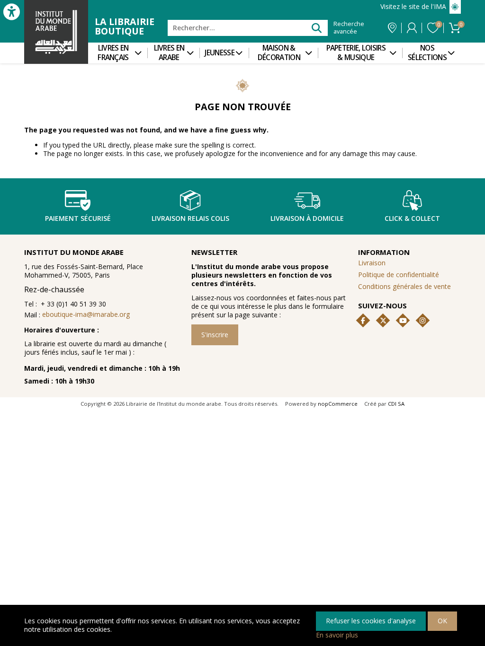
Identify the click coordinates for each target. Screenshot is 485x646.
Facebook (363, 320)
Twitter (383, 320)
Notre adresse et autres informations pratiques (392, 28)
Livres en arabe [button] (169, 52)
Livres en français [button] (113, 52)
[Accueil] (56, 32)
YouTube (403, 320)
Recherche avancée (348, 27)
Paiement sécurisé (78, 218)
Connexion (412, 28)
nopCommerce (338, 403)
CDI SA (396, 403)
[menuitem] (117, 53)
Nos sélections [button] (427, 52)
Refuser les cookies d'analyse (371, 620)
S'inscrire (214, 334)
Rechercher (316, 27)
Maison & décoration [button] (279, 52)
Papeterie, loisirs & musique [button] (356, 52)
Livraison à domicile (307, 218)
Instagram (422, 320)
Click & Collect (412, 218)
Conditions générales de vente (404, 286)
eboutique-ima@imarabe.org (86, 314)
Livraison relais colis (190, 218)
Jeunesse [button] (219, 53)
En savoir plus (337, 634)
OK (442, 620)
